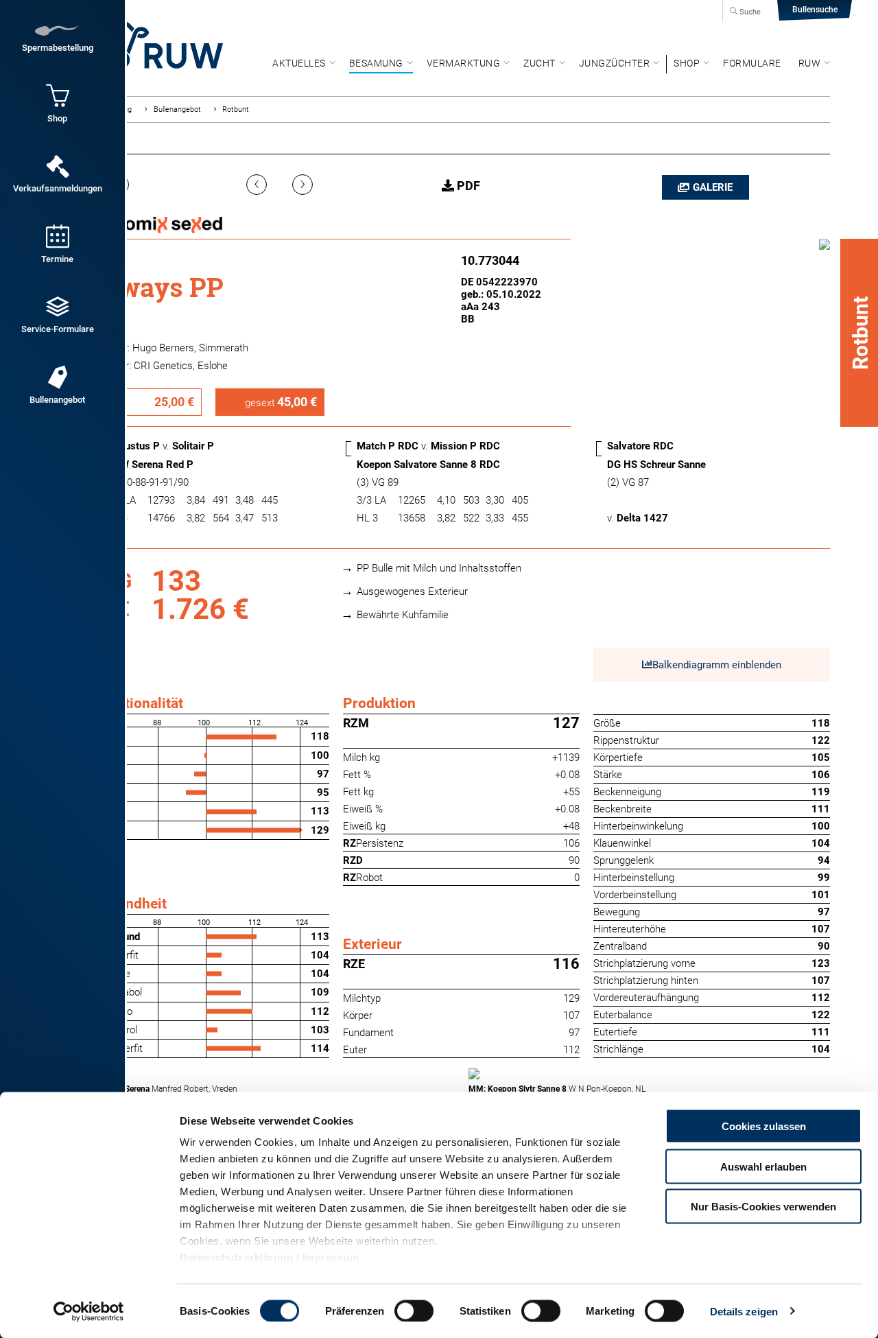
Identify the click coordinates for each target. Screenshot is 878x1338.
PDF (467, 185)
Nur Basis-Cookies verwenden (763, 1206)
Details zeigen (744, 1311)
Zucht (539, 63)
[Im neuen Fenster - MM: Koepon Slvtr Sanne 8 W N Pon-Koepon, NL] (649, 1073)
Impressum (330, 1257)
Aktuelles (299, 63)
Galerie (713, 187)
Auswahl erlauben (763, 1166)
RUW (809, 63)
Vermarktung (464, 63)
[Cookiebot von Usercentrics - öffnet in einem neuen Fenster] (89, 1311)
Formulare (752, 63)
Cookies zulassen (764, 1126)
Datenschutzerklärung (236, 1257)
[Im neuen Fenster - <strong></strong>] (824, 246)
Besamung (376, 63)
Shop (687, 63)
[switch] (414, 1311)
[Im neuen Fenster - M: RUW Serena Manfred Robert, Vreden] (274, 1073)
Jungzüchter (614, 63)
